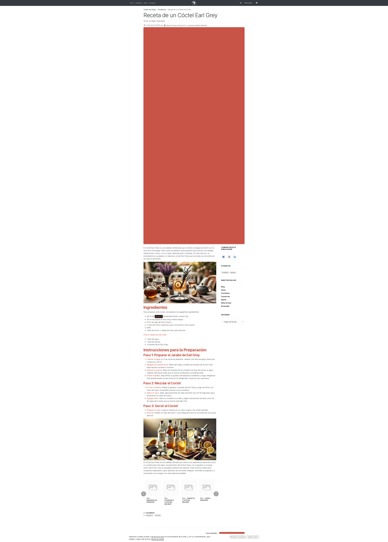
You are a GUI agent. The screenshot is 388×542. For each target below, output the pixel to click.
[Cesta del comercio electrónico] (240, 3)
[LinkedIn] (234, 256)
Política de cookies (157, 539)
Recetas (157, 515)
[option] (179, 493)
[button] (144, 493)
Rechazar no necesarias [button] (238, 537)
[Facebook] (223, 256)
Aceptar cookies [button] (253, 537)
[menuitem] (131, 3)
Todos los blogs (149, 9)
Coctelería (162, 9)
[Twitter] (229, 256)
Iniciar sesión (248, 3)
